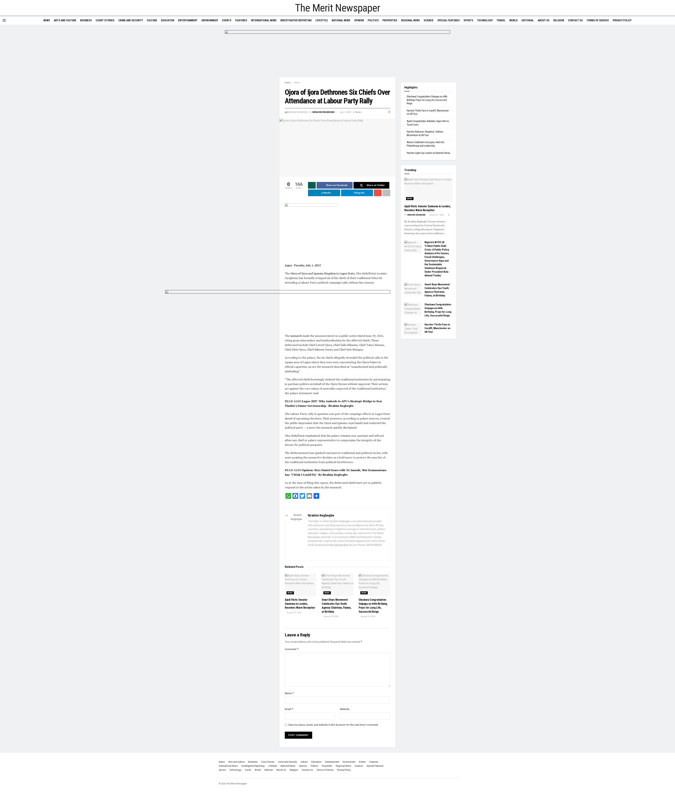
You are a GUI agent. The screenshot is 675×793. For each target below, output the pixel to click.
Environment (209, 20)
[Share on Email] (378, 193)
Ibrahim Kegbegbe (323, 112)
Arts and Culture (65, 20)
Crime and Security (130, 20)
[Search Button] (671, 20)
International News (264, 20)
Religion (558, 20)
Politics (373, 20)
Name (289, 693)
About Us (543, 20)
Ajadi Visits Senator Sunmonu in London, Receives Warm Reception (300, 603)
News (46, 20)
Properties (389, 20)
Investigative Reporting (296, 20)
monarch (296, 336)
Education (167, 20)
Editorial (528, 20)
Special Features (448, 20)
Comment (292, 649)
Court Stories (105, 20)
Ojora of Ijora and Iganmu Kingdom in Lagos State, (322, 273)
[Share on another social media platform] (386, 193)
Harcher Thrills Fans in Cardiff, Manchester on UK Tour (437, 328)
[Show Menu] (4, 20)
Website (344, 709)
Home (288, 82)
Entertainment (188, 20)
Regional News (410, 20)
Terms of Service (598, 20)
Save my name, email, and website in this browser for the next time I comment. (333, 724)
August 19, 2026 (367, 616)
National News (341, 20)
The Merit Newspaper (337, 8)
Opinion (359, 20)
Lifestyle (322, 20)
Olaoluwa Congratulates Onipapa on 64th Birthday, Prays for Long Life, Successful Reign (427, 100)
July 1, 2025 (345, 112)
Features (241, 20)
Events (226, 20)
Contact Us (575, 20)
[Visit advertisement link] (337, 53)
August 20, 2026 (330, 616)
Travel (501, 20)
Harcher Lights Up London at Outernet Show (428, 153)
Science (428, 20)
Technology (485, 20)
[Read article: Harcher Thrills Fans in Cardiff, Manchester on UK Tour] (413, 329)
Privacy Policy (622, 20)
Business (86, 20)
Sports (468, 20)
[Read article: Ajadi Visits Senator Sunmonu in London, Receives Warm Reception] (300, 585)
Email (289, 709)
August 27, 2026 (293, 612)
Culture (152, 20)
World (513, 20)
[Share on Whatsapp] (312, 185)
